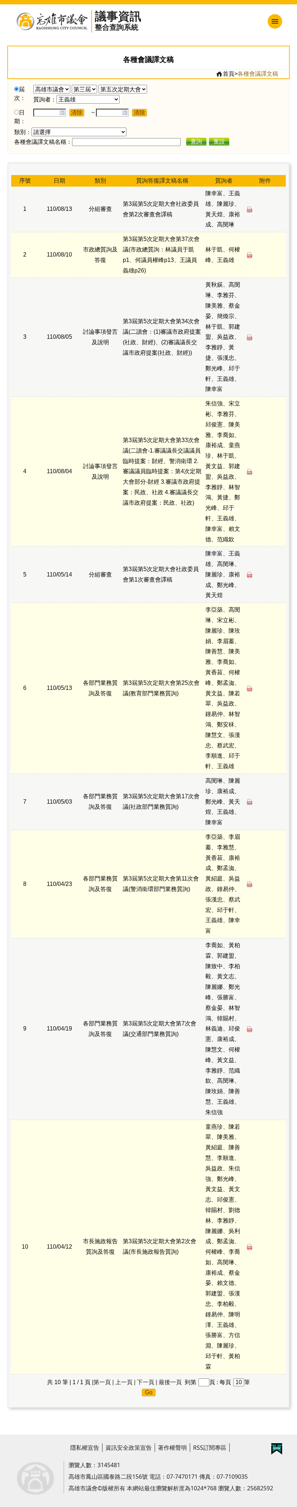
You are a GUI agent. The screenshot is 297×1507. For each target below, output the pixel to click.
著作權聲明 (172, 1448)
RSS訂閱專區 (209, 1448)
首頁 (228, 74)
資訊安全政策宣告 (128, 1448)
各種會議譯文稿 (258, 74)
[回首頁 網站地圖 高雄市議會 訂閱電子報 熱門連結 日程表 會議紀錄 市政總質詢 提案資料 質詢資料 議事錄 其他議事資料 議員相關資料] (237, 21)
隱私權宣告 (84, 1448)
